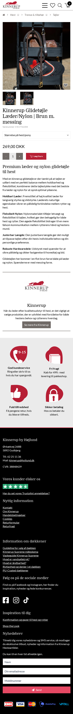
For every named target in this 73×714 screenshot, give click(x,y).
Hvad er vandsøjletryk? (16, 559)
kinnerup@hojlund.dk (21, 460)
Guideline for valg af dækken (19, 548)
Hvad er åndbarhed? (14, 563)
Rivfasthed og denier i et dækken (22, 566)
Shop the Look (11, 626)
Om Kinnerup (11, 511)
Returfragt (9, 526)
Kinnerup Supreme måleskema (20, 551)
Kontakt (7, 507)
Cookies (7, 518)
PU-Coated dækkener (15, 570)
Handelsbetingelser (14, 515)
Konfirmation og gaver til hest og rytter (25, 619)
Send (38, 689)
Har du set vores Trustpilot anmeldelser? (26, 493)
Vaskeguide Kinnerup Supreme (21, 555)
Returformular (11, 522)
